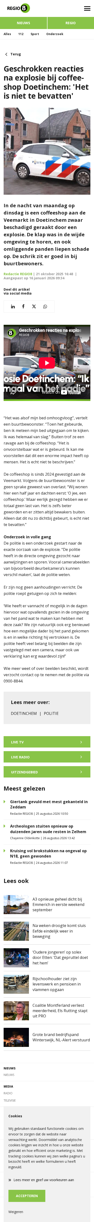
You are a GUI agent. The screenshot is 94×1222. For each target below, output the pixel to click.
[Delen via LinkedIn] (12, 306)
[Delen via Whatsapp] (45, 306)
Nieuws (23, 23)
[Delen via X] (34, 306)
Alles (7, 34)
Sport (35, 34)
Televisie (10, 1100)
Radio (8, 1093)
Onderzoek (54, 34)
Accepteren (27, 1195)
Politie (51, 713)
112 (20, 34)
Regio (71, 23)
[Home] (23, 8)
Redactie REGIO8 (18, 274)
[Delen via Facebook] (23, 306)
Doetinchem (24, 713)
